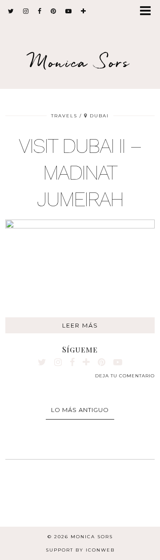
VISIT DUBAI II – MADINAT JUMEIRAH (80, 172)
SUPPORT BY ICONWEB (80, 550)
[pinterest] (53, 11)
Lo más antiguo (80, 409)
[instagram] (26, 11)
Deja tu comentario (125, 376)
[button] (148, 11)
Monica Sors (80, 62)
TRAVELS (64, 116)
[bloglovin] (83, 11)
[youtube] (68, 11)
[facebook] (40, 11)
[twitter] (11, 11)
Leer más (80, 325)
